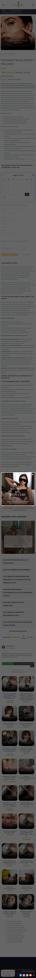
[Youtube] (30, 975)
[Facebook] (20, 975)
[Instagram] (24, 975)
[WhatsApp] (27, 975)
